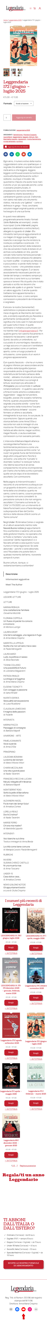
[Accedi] (39, 8)
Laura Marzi (7, 137)
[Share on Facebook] (5, 154)
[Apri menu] (30, 8)
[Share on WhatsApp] (17, 154)
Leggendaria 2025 (15, 20)
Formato (8, 103)
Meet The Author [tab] (14, 584)
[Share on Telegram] (29, 154)
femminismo (18, 135)
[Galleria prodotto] (23, 46)
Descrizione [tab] (12, 573)
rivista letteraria (9, 141)
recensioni (22, 139)
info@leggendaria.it (28, 330)
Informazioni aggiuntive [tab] (17, 579)
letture (31, 137)
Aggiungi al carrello (24, 117)
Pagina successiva (28, 1165)
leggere (25, 137)
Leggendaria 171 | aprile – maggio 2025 (11, 1092)
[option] (13, 72)
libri (36, 137)
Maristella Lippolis (10, 139)
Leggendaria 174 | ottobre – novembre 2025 (36, 987)
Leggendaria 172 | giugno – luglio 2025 (36, 1042)
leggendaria (17, 137)
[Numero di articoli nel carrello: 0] (34, 8)
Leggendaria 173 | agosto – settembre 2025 (11, 1041)
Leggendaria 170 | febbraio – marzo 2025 (36, 1092)
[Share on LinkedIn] (11, 154)
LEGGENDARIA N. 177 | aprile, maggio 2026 (36, 937)
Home (5, 20)
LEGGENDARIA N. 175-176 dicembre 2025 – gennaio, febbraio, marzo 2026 (11, 989)
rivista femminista (34, 139)
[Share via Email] (23, 154)
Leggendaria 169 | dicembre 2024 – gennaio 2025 (11, 1143)
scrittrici (19, 141)
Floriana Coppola (30, 135)
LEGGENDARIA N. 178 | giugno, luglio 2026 (11, 937)
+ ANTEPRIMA (11, 953)
